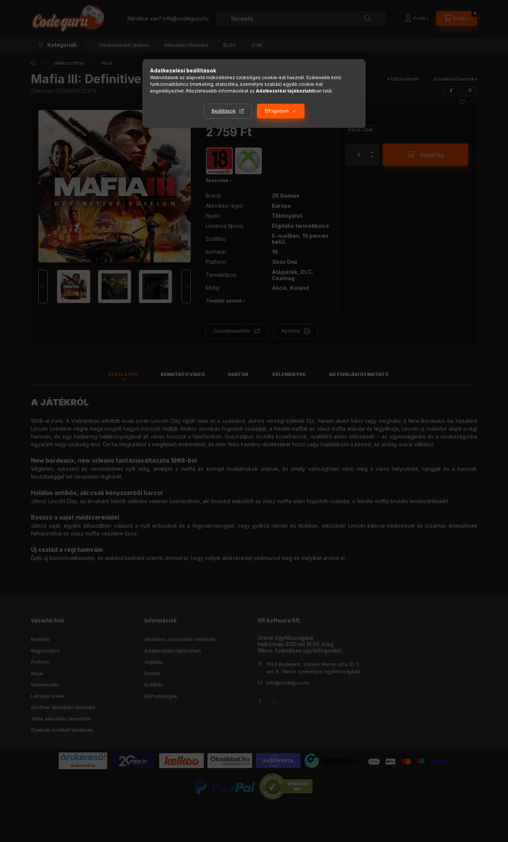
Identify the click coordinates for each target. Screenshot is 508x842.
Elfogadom (277, 111)
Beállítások (224, 111)
